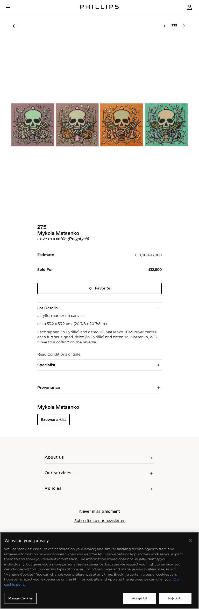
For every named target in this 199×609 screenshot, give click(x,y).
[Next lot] (184, 26)
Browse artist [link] (53, 419)
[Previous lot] (164, 26)
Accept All (139, 598)
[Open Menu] (12, 7)
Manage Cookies (20, 598)
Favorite (102, 288)
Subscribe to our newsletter (99, 521)
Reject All (175, 598)
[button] (99, 125)
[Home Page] (99, 7)
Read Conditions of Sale (58, 354)
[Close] (190, 540)
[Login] (190, 7)
